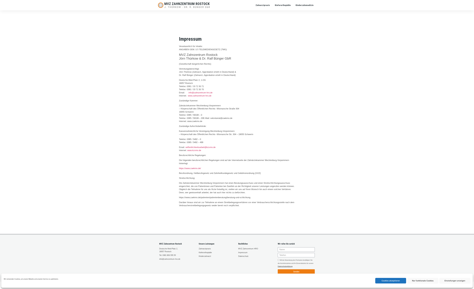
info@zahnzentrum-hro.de (200, 92)
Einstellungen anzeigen (454, 281)
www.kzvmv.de (194, 150)
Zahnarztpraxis (263, 5)
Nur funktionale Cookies (423, 281)
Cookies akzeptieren (391, 281)
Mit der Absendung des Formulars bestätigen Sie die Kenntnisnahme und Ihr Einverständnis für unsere (295, 263)
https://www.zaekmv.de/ (190, 168)
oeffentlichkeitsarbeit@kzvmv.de (200, 147)
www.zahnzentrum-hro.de (199, 96)
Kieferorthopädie (283, 5)
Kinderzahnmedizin (305, 5)
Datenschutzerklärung (285, 266)
